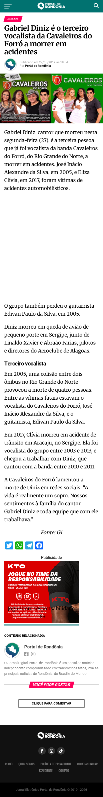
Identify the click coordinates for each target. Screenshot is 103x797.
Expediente (45, 770)
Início (8, 764)
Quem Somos (26, 764)
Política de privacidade (55, 764)
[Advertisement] (51, 248)
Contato (63, 770)
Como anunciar (87, 764)
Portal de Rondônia (38, 66)
